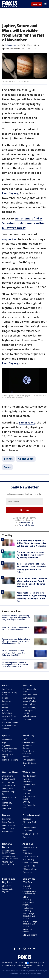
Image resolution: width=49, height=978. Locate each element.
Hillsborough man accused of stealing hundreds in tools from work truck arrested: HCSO (15, 664)
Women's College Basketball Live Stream (29, 923)
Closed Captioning (30, 862)
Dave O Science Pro (29, 764)
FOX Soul (26, 793)
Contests (26, 837)
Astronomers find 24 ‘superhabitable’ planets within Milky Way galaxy (23, 223)
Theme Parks (7, 788)
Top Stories (7, 689)
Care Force (6, 808)
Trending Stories (29, 827)
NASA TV (26, 802)
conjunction (9, 239)
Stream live (6, 886)
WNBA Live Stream (27, 930)
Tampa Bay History (7, 804)
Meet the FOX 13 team (29, 848)
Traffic (25, 739)
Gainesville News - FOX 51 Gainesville (10, 857)
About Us (27, 843)
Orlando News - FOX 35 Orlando (9, 851)
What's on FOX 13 (30, 834)
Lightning (6, 745)
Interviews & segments (7, 890)
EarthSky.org (10, 193)
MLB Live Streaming (26, 898)
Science (36, 45)
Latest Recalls (8, 822)
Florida (5, 698)
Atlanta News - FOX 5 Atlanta (8, 863)
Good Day (28, 735)
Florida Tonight (8, 779)
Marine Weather (29, 701)
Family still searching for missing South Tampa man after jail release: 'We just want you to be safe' (17, 617)
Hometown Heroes (27, 746)
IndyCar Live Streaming (27, 909)
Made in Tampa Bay (8, 792)
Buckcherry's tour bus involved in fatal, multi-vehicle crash (15, 628)
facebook (15, 948)
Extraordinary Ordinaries (28, 752)
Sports (6, 735)
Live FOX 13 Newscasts (27, 780)
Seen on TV (7, 719)
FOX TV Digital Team (25, 45)
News (5, 685)
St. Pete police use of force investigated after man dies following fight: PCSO (13, 653)
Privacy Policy (27, 522)
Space (7, 467)
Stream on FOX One (28, 880)
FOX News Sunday (10, 722)
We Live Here (10, 772)
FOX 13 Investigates (7, 711)
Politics (5, 707)
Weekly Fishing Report (8, 755)
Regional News (7, 845)
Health (5, 704)
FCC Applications (29, 869)
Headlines (26, 819)
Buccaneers (7, 739)
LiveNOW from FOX (28, 785)
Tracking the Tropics (27, 711)
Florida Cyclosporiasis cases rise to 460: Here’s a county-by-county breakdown (30, 555)
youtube (29, 948)
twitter (20, 948)
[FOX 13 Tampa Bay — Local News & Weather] (9, 4)
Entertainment (31, 815)
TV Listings (27, 853)
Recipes (25, 756)
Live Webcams (28, 698)
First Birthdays (28, 760)
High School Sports (10, 760)
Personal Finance (9, 825)
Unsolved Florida (9, 716)
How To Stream (29, 776)
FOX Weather (28, 719)
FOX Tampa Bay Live (29, 806)
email (34, 948)
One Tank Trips (8, 785)
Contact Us (27, 872)
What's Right (7, 776)
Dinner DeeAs (8, 782)
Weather (27, 685)
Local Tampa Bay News (9, 693)
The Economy (8, 828)
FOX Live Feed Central (28, 797)
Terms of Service (26, 525)
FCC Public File (28, 866)
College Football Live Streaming (29, 892)
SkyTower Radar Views (29, 690)
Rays (4, 742)
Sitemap (5, 728)
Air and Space (26, 458)
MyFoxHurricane (29, 716)
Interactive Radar (29, 694)
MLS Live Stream (29, 935)
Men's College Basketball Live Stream (28, 915)
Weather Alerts (28, 704)
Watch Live (37, 4)
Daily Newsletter (9, 725)
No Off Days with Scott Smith (9, 749)
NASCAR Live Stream (28, 903)
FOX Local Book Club (29, 823)
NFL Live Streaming (26, 887)
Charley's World (29, 742)
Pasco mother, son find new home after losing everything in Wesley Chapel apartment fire (16, 641)
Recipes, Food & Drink (9, 798)
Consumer (6, 701)
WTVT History (28, 859)
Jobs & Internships (30, 856)
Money (6, 815)
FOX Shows (27, 830)
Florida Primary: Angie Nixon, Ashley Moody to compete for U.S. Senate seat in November (31, 543)
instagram (24, 948)
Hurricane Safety (29, 707)
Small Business (8, 831)
